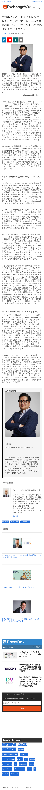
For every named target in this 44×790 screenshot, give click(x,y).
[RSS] (25, 721)
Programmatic (23, 764)
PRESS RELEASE (8, 759)
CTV (26, 759)
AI (34, 769)
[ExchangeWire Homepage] (17, 7)
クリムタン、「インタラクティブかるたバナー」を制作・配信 (30, 654)
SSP (16, 764)
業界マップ (5, 787)
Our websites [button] (36, 1)
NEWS (22, 744)
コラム (22, 787)
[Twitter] (9, 721)
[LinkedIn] (20, 721)
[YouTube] (9, 39)
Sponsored (5, 521)
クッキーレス (25, 521)
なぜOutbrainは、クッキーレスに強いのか (18, 587)
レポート (24, 754)
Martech (29, 769)
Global (21, 749)
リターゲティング (7, 769)
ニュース (27, 33)
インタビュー (9, 749)
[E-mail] (21, 39)
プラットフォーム (7, 764)
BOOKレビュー (29, 787)
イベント (11, 787)
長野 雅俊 (7, 33)
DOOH (19, 759)
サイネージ (5, 773)
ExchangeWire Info (10, 754)
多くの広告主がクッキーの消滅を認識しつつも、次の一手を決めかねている (21, 620)
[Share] (4, 39)
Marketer (31, 764)
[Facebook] (15, 721)
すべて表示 (36, 647)
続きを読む (16, 516)
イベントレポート (19, 769)
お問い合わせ (6, 1)
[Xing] (15, 39)
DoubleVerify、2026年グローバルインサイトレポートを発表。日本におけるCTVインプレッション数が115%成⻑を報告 (30, 681)
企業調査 (32, 759)
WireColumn (15, 521)
